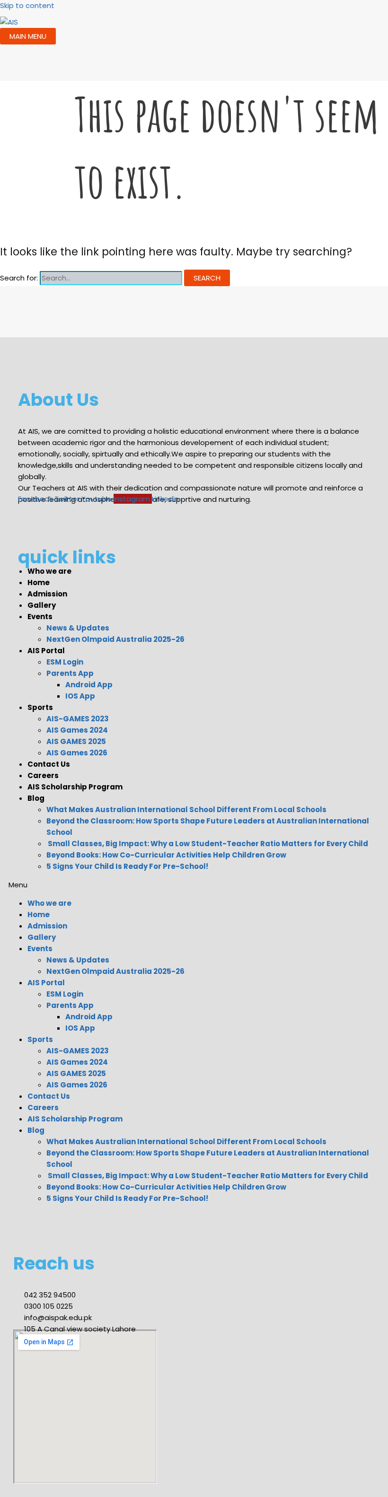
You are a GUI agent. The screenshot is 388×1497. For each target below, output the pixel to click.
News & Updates (77, 628)
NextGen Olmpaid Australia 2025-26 (115, 639)
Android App (89, 685)
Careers (43, 775)
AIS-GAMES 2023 (77, 719)
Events (40, 617)
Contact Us (48, 764)
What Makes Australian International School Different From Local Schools (186, 809)
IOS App (80, 696)
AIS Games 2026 (76, 753)
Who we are (49, 571)
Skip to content (27, 5)
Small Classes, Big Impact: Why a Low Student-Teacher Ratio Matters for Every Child (207, 844)
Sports (40, 707)
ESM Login (64, 662)
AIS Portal (46, 651)
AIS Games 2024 (77, 730)
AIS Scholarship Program (75, 787)
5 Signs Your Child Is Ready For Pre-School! (127, 866)
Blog (35, 798)
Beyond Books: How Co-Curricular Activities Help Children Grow (166, 855)
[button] (189, 885)
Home (38, 582)
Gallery (41, 605)
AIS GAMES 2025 (76, 741)
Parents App (70, 673)
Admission (47, 594)
